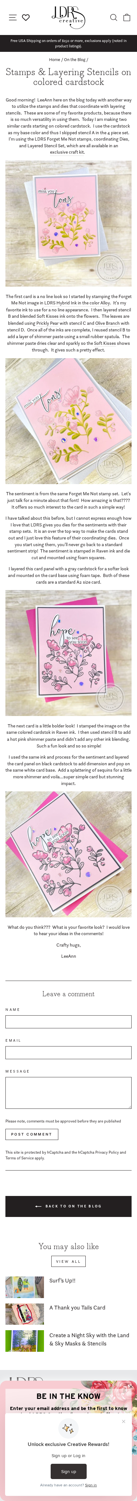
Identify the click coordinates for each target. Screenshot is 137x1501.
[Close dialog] (131, 1386)
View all (68, 1261)
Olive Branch (107, 323)
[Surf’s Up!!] (24, 1287)
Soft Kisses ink (51, 316)
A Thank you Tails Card (77, 1307)
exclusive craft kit (67, 152)
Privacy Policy (107, 1152)
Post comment (32, 1134)
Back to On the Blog (73, 1206)
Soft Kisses (105, 343)
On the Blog (74, 59)
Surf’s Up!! (62, 1280)
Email (13, 1040)
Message (17, 1071)
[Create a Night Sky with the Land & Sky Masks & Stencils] (24, 1341)
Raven (62, 732)
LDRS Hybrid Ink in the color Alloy (77, 303)
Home (54, 59)
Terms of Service (19, 1158)
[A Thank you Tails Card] (24, 1314)
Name (12, 1009)
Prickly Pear (47, 323)
